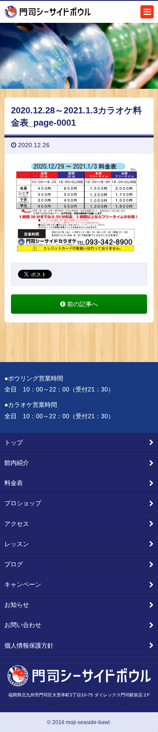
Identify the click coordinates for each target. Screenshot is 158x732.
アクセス (16, 523)
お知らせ (16, 604)
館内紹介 (16, 462)
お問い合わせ (22, 624)
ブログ (13, 564)
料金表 (13, 482)
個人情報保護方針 (29, 645)
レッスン (16, 543)
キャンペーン (22, 584)
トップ (13, 442)
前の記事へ (81, 304)
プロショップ (22, 503)
